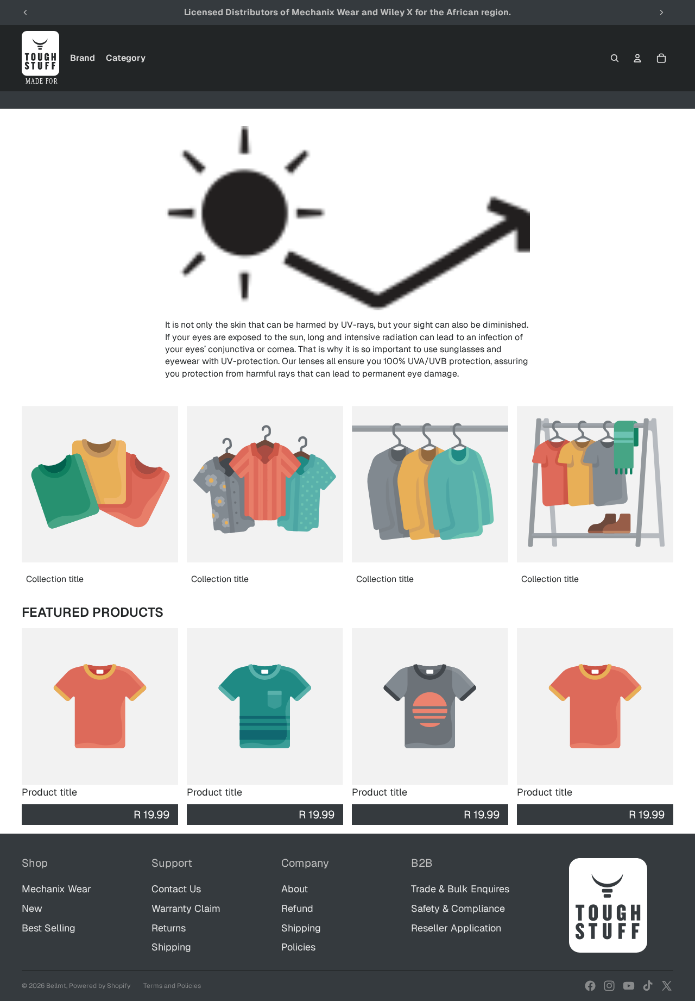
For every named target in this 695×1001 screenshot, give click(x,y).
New (32, 908)
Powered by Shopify (99, 985)
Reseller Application (456, 928)
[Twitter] (666, 985)
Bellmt (56, 985)
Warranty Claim (185, 908)
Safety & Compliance (458, 908)
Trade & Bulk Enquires (460, 889)
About (294, 889)
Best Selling (48, 928)
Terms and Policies (172, 985)
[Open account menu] (637, 58)
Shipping (171, 947)
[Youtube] (628, 985)
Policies (298, 947)
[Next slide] (661, 12)
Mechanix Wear (56, 889)
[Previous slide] (25, 12)
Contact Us (176, 889)
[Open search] (615, 58)
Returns (168, 928)
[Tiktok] (647, 985)
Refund (297, 908)
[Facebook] (590, 985)
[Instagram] (609, 985)
